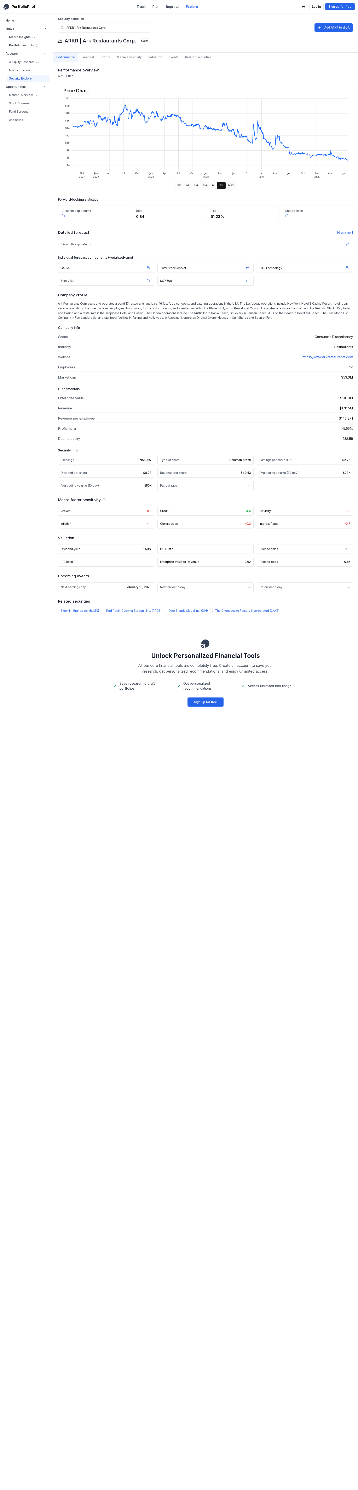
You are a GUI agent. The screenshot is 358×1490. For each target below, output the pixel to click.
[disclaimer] (345, 232)
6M (205, 185)
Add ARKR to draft (337, 27)
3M (196, 185)
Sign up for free (340, 6)
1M (187, 185)
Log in (316, 6)
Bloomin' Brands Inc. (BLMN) (80, 610)
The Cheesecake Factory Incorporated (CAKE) (247, 610)
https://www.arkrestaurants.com (327, 357)
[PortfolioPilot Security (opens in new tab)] (303, 6)
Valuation (155, 57)
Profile (105, 57)
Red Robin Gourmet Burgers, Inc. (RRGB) (134, 610)
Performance (65, 57)
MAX (231, 185)
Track (141, 7)
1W (179, 185)
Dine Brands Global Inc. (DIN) (188, 610)
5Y (221, 185)
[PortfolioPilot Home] (205, 644)
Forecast (88, 57)
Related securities (198, 57)
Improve (172, 7)
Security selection (71, 19)
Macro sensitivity (129, 57)
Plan (155, 7)
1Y (213, 185)
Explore (192, 7)
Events (174, 57)
